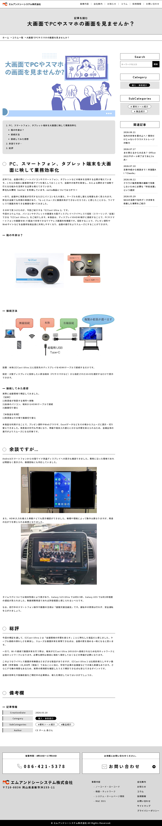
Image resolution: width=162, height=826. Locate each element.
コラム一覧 (17, 37)
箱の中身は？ (17, 129)
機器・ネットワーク (106, 791)
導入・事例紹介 (46, 718)
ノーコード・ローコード (108, 786)
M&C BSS (101, 801)
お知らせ (111, 3)
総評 (11, 148)
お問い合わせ (152, 3)
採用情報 (136, 3)
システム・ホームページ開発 (110, 796)
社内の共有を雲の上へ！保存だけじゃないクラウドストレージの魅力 (139, 137)
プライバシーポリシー (148, 810)
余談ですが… (15, 143)
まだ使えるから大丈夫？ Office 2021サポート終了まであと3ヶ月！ (140, 154)
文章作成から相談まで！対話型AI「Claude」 (140, 169)
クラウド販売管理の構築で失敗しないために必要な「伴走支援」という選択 (140, 185)
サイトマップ (144, 805)
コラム (124, 3)
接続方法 (15, 134)
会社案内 (98, 3)
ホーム (6, 37)
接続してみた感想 (20, 138)
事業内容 (84, 3)
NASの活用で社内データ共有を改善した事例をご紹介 (139, 200)
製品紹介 (67, 724)
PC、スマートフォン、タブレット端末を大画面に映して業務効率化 (42, 125)
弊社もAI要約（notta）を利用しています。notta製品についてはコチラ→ (40, 189)
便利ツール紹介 (47, 724)
